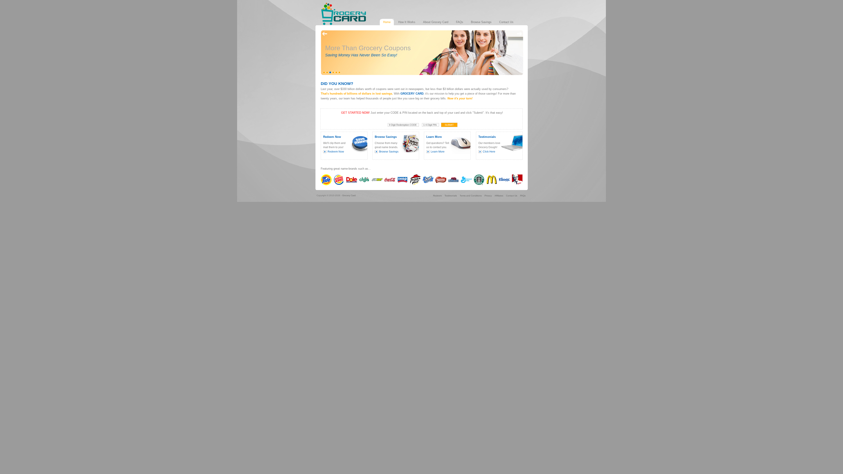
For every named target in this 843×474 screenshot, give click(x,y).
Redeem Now (336, 151)
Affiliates (499, 195)
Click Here (489, 151)
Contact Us (511, 195)
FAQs (523, 195)
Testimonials (451, 195)
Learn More (438, 151)
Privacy (488, 195)
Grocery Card (349, 195)
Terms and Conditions (471, 195)
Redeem (437, 195)
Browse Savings (388, 151)
